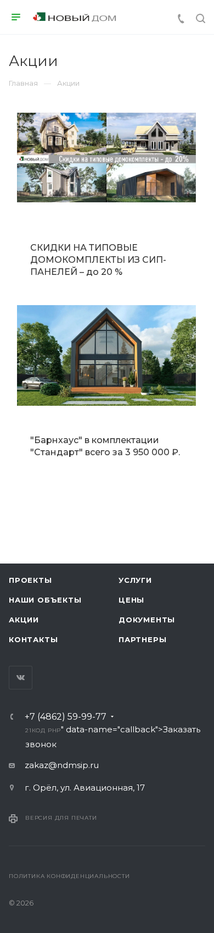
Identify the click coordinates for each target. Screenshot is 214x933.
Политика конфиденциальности (69, 876)
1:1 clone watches (130, 502)
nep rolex (38, 488)
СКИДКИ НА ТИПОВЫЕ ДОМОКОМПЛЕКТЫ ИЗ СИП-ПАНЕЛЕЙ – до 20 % (98, 259)
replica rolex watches (104, 488)
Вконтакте (20, 677)
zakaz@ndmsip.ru (62, 765)
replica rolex (66, 502)
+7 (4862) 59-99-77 (65, 717)
